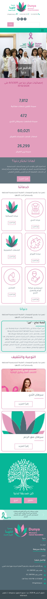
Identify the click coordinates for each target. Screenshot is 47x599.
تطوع (30, 500)
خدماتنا (23, 187)
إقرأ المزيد (23, 179)
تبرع (16, 500)
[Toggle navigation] (42, 30)
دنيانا (23, 309)
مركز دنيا (43, 545)
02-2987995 (34, 14)
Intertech (23, 596)
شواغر (44, 556)
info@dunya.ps (11, 14)
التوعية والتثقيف (23, 357)
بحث (10, 24)
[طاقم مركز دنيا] (23, 55)
